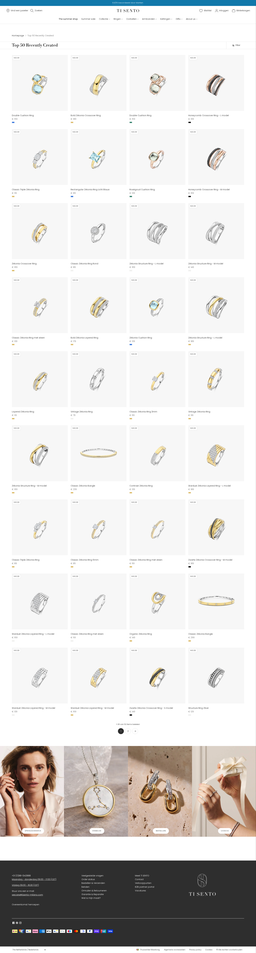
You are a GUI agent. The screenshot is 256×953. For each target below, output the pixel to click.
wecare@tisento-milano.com (27, 894)
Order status (88, 879)
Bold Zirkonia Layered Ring (84, 337)
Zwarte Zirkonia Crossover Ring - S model (151, 708)
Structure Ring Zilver (198, 708)
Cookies (208, 949)
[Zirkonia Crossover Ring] (40, 231)
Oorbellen (131, 18)
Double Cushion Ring (23, 115)
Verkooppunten (143, 883)
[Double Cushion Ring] (40, 83)
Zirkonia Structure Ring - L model (146, 263)
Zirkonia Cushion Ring (140, 337)
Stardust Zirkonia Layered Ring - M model (33, 708)
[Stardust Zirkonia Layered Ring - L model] (216, 453)
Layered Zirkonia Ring (23, 411)
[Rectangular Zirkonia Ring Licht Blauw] (99, 157)
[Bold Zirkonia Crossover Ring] (99, 83)
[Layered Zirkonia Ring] (40, 379)
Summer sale (88, 18)
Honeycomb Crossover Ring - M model (209, 189)
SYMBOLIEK (96, 831)
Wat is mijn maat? (91, 898)
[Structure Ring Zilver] (216, 675)
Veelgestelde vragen (92, 875)
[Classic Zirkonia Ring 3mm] (157, 379)
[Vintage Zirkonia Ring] (99, 379)
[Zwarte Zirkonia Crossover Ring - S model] (157, 675)
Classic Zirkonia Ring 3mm (143, 411)
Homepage (18, 35)
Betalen (85, 886)
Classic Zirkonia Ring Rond (84, 263)
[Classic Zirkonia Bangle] (99, 453)
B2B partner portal (144, 886)
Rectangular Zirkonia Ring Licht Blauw (90, 189)
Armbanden (148, 18)
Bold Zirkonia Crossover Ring (86, 115)
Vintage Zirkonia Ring (82, 411)
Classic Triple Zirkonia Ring (25, 189)
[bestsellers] (160, 791)
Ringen (117, 18)
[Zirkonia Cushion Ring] (157, 305)
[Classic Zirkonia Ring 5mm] (99, 527)
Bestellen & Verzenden (93, 883)
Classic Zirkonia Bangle (83, 485)
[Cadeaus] (224, 791)
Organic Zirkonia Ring (140, 633)
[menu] (29, 950)
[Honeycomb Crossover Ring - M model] (216, 157)
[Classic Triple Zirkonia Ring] (40, 157)
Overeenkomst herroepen (25, 904)
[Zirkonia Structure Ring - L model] (157, 231)
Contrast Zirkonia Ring (141, 485)
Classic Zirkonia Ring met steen (28, 337)
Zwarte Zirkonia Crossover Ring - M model (210, 559)
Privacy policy (195, 949)
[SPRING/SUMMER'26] (32, 791)
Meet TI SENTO (142, 875)
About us (190, 18)
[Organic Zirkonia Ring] (157, 601)
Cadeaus (225, 831)
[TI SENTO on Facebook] (13, 923)
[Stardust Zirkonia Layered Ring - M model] (40, 675)
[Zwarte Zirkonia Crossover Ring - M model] (216, 527)
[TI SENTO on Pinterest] (17, 923)
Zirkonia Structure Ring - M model (205, 263)
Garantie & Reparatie (92, 894)
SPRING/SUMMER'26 (33, 831)
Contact (139, 879)
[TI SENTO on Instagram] (20, 923)
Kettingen (165, 18)
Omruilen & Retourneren (94, 890)
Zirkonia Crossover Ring (24, 263)
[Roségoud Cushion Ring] (157, 157)
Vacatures (140, 890)
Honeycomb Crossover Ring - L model (208, 115)
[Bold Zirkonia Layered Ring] (99, 305)
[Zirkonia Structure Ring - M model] (216, 231)
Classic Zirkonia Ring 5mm (85, 559)
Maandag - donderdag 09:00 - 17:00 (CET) (34, 879)
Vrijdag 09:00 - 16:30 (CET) (25, 885)
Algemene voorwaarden (174, 949)
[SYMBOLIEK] (96, 791)
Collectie (103, 18)
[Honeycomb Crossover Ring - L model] (216, 83)
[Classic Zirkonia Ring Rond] (99, 231)
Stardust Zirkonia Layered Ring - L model (209, 485)
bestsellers (161, 831)
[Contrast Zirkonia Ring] (157, 453)
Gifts (178, 18)
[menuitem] (149, 950)
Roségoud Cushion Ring (142, 189)
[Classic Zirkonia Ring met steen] (40, 305)
